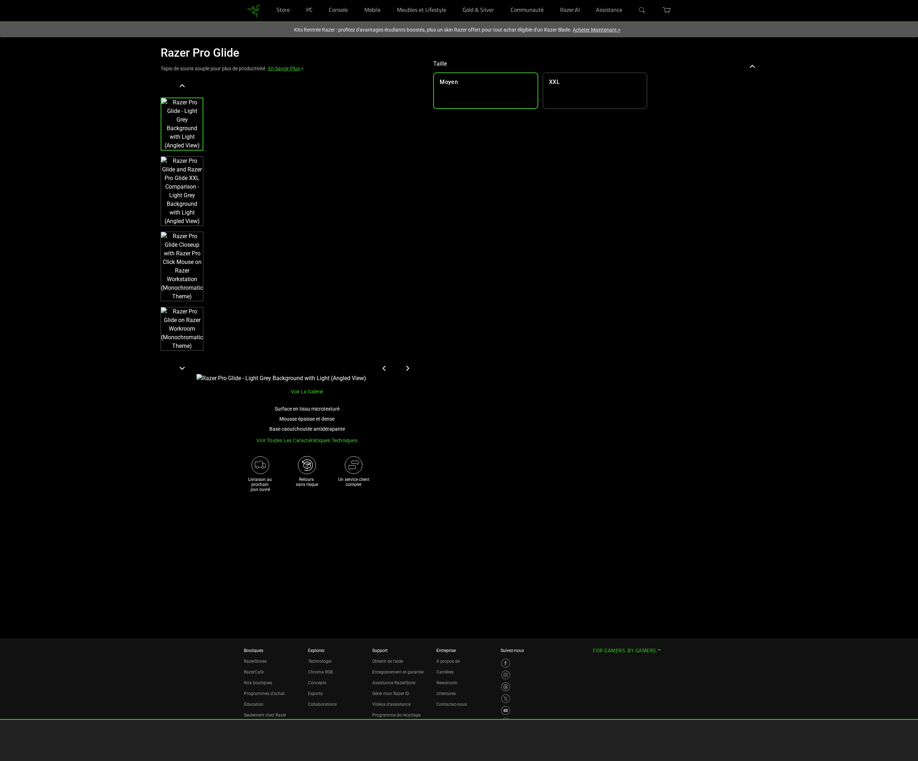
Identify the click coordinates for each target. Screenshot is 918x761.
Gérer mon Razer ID (390, 693)
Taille (440, 63)
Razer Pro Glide (200, 53)
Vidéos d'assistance (391, 704)
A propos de (448, 661)
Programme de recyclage (396, 715)
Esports (315, 693)
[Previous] (182, 86)
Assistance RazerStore (393, 682)
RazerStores (255, 661)
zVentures (446, 693)
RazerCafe (254, 672)
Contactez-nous (451, 704)
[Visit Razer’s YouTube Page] (506, 710)
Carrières (445, 672)
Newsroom (447, 682)
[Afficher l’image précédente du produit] (384, 368)
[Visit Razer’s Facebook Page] (506, 663)
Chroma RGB (320, 672)
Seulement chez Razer (265, 715)
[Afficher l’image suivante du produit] (407, 368)
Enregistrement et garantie (397, 672)
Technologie (319, 661)
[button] (182, 124)
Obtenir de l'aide (387, 661)
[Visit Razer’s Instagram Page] (506, 675)
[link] (253, 10)
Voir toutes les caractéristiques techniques (307, 440)
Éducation (254, 704)
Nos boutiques (258, 682)
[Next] (182, 368)
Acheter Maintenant (596, 30)
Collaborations (322, 704)
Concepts (317, 682)
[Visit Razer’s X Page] (506, 699)
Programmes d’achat (264, 693)
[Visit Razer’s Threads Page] (506, 687)
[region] (291, 231)
